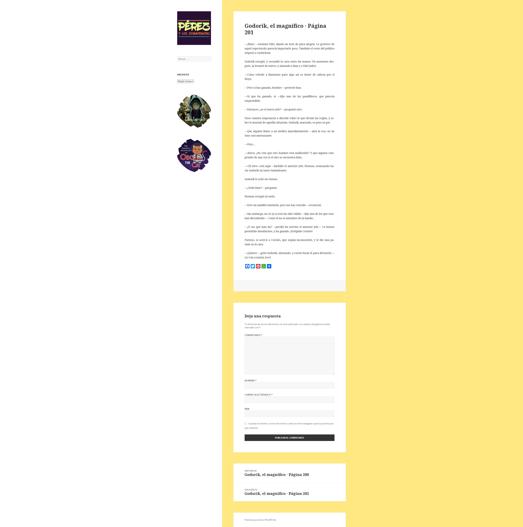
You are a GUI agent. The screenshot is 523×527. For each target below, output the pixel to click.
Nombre (250, 380)
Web (247, 408)
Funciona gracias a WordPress (260, 519)
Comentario (253, 335)
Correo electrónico (259, 394)
